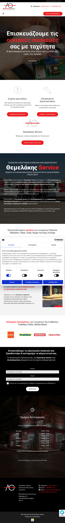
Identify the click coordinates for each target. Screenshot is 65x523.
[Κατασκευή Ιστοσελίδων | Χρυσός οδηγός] (32, 520)
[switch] (24, 275)
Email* (33, 376)
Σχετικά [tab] (53, 245)
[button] (52, 14)
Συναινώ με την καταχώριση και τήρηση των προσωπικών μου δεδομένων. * (32, 383)
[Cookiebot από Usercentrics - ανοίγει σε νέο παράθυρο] (55, 240)
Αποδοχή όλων (53, 282)
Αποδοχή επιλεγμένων (32, 282)
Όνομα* (32, 368)
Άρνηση (12, 282)
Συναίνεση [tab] (11, 245)
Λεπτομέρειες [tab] (32, 245)
